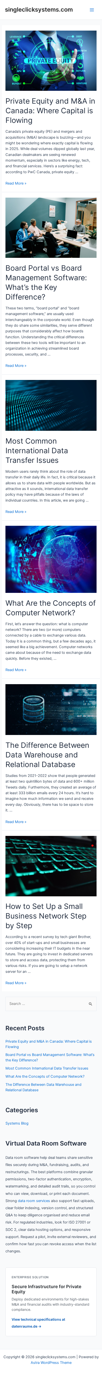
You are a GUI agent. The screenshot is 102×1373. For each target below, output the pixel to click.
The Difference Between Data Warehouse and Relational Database (47, 755)
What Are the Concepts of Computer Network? (44, 1076)
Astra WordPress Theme (51, 1362)
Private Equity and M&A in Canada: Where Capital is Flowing (50, 110)
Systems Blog (16, 1123)
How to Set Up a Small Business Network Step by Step (45, 916)
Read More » (15, 183)
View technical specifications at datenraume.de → (38, 1322)
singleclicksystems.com (39, 9)
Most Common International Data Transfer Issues (36, 450)
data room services (34, 1201)
